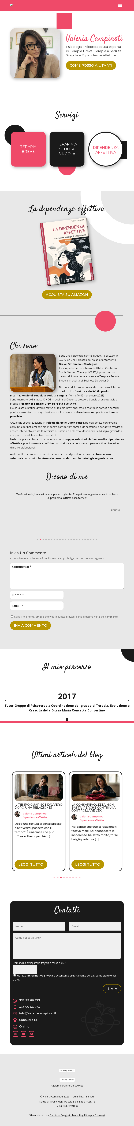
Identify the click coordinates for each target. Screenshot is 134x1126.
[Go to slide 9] (79, 877)
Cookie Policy (67, 1079)
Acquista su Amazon (67, 295)
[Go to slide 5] (67, 877)
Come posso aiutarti (91, 65)
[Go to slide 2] (57, 877)
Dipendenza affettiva (35, 817)
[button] (37, 539)
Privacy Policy (67, 1070)
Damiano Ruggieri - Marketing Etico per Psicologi (77, 1115)
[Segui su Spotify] (31, 1034)
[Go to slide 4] (64, 877)
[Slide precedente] (5, 700)
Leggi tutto (30, 864)
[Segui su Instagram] (15, 1034)
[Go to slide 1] (54, 877)
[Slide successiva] (128, 700)
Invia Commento (30, 625)
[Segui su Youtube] (23, 1034)
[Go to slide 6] (70, 877)
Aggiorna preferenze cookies (67, 1085)
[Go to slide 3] (61, 877)
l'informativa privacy (40, 975)
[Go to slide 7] (73, 877)
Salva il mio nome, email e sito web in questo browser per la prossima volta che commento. (66, 616)
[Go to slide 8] (76, 877)
